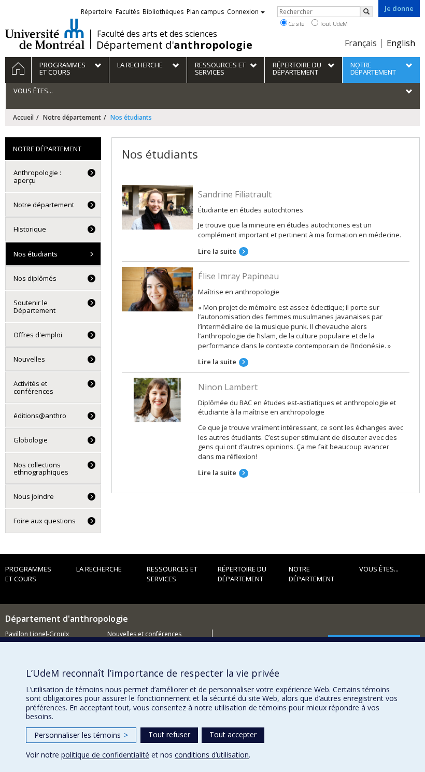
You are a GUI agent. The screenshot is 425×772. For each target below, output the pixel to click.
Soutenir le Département (34, 306)
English (401, 43)
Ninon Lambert (228, 387)
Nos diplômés (34, 278)
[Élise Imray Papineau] (157, 288)
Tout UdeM (333, 23)
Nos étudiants (35, 254)
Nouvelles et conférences (144, 634)
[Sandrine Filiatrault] (157, 206)
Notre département (72, 117)
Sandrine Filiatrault (235, 194)
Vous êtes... (379, 569)
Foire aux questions (44, 520)
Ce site (295, 23)
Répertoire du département (242, 573)
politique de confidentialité (105, 755)
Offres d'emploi (37, 334)
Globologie (30, 440)
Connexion (243, 11)
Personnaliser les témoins (81, 735)
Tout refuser (169, 734)
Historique (29, 229)
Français (361, 43)
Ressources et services (172, 573)
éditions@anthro (39, 415)
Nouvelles (29, 359)
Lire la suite (217, 251)
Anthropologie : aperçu (37, 176)
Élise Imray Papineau (238, 276)
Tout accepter (233, 734)
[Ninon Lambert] (157, 399)
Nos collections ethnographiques (40, 468)
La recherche (99, 569)
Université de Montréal (44, 33)
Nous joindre (33, 496)
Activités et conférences (33, 387)
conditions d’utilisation (212, 755)
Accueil (23, 117)
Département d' (174, 45)
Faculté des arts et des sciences (157, 34)
